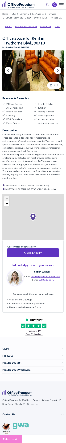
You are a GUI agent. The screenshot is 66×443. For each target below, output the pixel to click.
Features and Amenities (26, 26)
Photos (8, 26)
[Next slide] (57, 70)
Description (45, 26)
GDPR (5, 348)
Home (5, 14)
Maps (57, 26)
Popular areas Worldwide (16, 369)
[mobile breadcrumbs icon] (61, 4)
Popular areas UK (11, 362)
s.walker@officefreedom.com (45, 276)
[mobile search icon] (54, 4)
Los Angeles (38, 14)
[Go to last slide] (8, 70)
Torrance (51, 14)
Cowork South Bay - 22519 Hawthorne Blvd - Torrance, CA (34, 17)
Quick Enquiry (33, 252)
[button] (33, 217)
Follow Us (7, 355)
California (24, 14)
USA (14, 14)
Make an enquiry (11, 439)
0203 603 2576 (46, 279)
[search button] (34, 4)
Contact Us (8, 414)
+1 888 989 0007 (48, 5)
